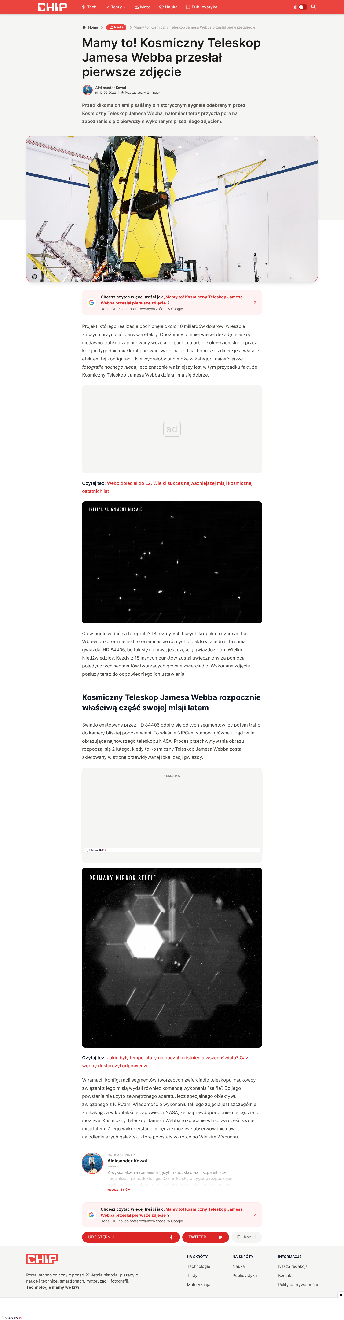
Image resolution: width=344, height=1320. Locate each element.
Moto (145, 6)
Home (93, 27)
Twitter (197, 1237)
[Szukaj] (314, 7)
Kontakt (285, 1275)
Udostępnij (101, 1237)
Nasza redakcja (293, 1266)
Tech (92, 6)
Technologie (198, 1266)
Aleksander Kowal (110, 87)
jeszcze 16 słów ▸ (119, 1189)
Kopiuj (250, 1237)
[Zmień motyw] (300, 7)
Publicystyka (204, 6)
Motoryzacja (198, 1284)
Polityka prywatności (298, 1284)
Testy (116, 6)
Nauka (171, 6)
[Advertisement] (172, 812)
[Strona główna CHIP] (52, 7)
